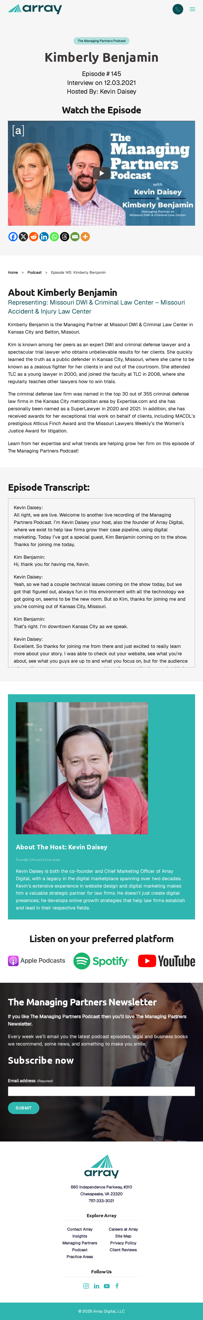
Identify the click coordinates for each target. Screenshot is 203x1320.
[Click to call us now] (177, 9)
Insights (79, 1236)
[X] (23, 236)
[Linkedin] (44, 236)
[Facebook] (13, 236)
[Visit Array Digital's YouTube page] (107, 1286)
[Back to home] (35, 9)
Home (13, 272)
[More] (85, 236)
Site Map (123, 1236)
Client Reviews (123, 1249)
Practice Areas (80, 1256)
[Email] (75, 236)
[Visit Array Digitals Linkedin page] (96, 1286)
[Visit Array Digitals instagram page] (86, 1286)
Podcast (34, 272)
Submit (24, 1107)
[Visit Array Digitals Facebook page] (117, 1286)
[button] (192, 9)
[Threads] (64, 236)
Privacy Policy (123, 1242)
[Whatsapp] (54, 236)
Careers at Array (123, 1229)
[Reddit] (33, 236)
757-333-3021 (101, 1200)
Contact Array (80, 1229)
